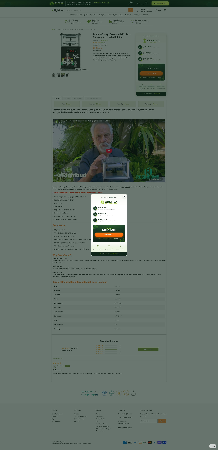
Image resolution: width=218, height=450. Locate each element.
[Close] (124, 196)
